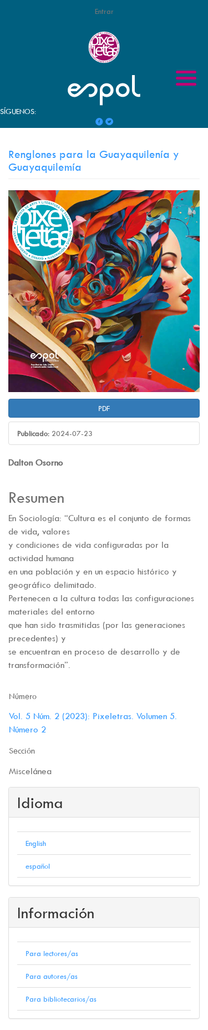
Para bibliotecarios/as (61, 998)
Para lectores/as (52, 953)
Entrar (104, 11)
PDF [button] (104, 408)
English (36, 843)
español (38, 865)
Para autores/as (52, 976)
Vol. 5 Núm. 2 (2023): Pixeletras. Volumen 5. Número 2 (93, 722)
